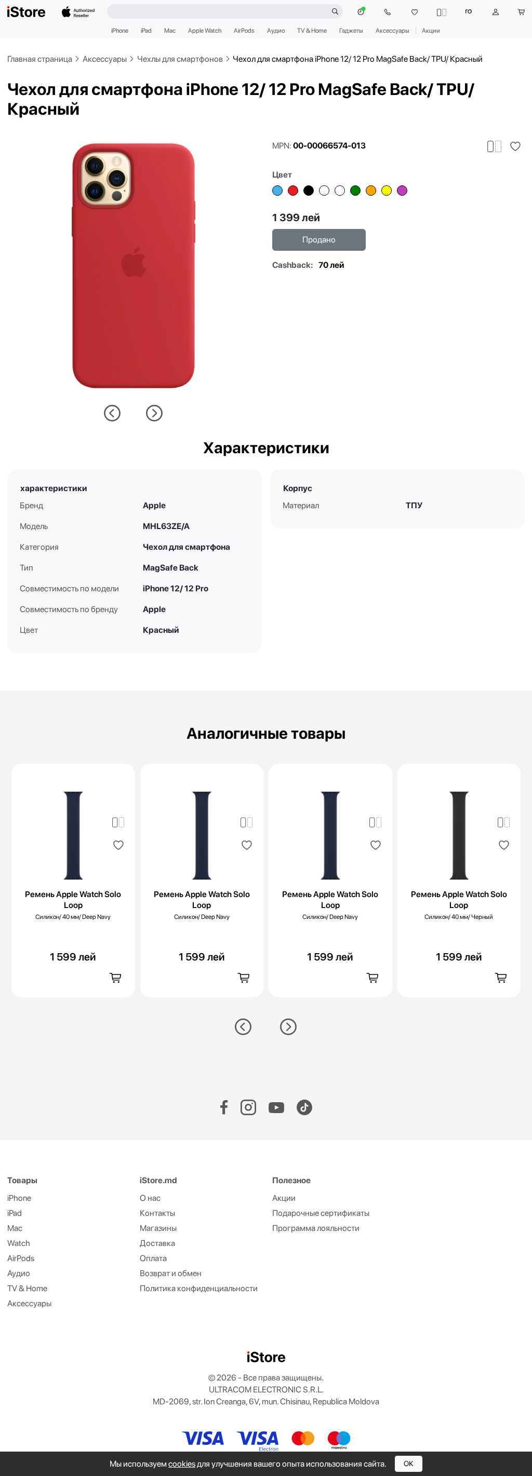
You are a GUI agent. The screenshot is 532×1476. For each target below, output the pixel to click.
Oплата (153, 1258)
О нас (150, 1198)
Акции (431, 30)
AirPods (244, 30)
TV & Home (312, 30)
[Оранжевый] (371, 190)
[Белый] (340, 190)
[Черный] (308, 190)
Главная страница (39, 59)
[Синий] (277, 190)
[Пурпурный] (402, 190)
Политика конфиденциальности (199, 1288)
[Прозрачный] (324, 190)
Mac (170, 30)
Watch (18, 1243)
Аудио (276, 30)
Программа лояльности (316, 1228)
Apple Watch (204, 30)
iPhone (119, 30)
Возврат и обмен (171, 1273)
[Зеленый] (355, 190)
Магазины (158, 1228)
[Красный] (293, 190)
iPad (146, 30)
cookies (181, 1464)
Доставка (157, 1243)
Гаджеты (351, 30)
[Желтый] (386, 190)
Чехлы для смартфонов (180, 59)
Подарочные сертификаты (320, 1213)
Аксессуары (392, 30)
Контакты (157, 1213)
